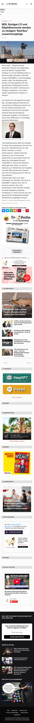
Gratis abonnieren (17, 634)
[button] (2, 4)
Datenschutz (23, 707)
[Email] (15, 208)
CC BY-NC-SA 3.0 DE (11, 717)
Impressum (14, 707)
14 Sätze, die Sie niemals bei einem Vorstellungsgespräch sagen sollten (23, 320)
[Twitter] (7, 208)
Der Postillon (17, 715)
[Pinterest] (27, 208)
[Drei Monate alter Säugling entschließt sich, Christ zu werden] (7, 330)
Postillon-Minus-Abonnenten (13, 523)
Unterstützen (24, 710)
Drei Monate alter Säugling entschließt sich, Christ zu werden (22, 329)
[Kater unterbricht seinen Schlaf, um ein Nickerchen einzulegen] (7, 648)
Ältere (28, 360)
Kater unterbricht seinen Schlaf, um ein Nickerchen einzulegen (22, 647)
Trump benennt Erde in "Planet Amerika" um (21, 656)
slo (6, 197)
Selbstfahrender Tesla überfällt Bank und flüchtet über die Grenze (22, 338)
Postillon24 (17, 712)
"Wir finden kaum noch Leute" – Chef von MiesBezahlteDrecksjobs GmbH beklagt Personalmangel (21, 350)
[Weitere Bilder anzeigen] (17, 438)
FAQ (8, 707)
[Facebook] (3, 208)
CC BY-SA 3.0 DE (13, 200)
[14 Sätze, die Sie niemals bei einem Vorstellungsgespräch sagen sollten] (7, 321)
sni (8, 197)
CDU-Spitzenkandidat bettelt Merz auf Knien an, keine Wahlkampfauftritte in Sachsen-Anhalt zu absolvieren (22, 668)
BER (10, 18)
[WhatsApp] (11, 208)
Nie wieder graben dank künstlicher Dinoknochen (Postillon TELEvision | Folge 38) (16, 590)
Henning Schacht (5, 200)
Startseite (5, 18)
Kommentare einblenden (17, 248)
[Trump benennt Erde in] (7, 658)
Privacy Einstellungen (12, 710)
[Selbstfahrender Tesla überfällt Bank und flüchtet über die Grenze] (7, 340)
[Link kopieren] (19, 208)
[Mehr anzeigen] (23, 208)
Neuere (6, 360)
